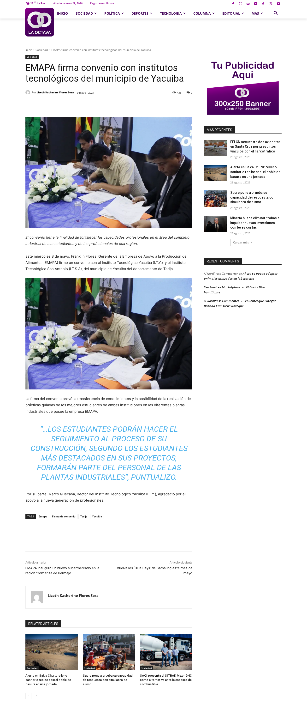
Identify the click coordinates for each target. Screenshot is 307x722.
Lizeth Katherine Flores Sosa (55, 92)
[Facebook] (233, 4)
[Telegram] (256, 4)
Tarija (83, 516)
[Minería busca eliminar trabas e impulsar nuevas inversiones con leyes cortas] (215, 224)
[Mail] (248, 4)
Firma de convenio (64, 516)
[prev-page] (28, 696)
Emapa (43, 516)
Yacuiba (97, 516)
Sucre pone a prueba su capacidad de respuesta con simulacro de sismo (108, 680)
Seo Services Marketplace (222, 287)
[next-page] (36, 696)
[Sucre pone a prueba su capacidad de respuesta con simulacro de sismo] (109, 652)
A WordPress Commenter (221, 301)
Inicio (28, 50)
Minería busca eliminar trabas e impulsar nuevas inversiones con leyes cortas (254, 222)
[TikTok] (263, 4)
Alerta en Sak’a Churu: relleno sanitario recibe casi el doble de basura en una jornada (48, 680)
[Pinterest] (81, 105)
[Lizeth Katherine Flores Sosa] (28, 92)
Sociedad (41, 50)
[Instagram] (240, 4)
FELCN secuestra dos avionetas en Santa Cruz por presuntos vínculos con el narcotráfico (255, 146)
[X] (271, 4)
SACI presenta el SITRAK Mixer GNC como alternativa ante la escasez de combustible (166, 680)
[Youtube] (278, 4)
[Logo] (39, 22)
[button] (276, 13)
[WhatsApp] (92, 105)
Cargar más (241, 242)
